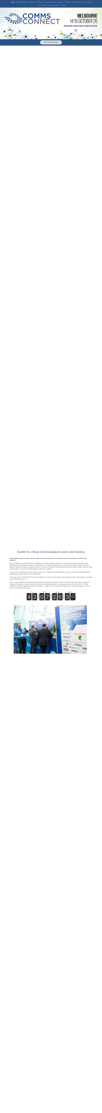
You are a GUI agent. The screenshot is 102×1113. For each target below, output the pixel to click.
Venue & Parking (88, 2)
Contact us (63, 5)
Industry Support (53, 5)
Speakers (39, 2)
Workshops (32, 2)
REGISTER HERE (51, 42)
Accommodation (42, 5)
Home (13, 2)
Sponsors (61, 2)
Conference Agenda (21, 2)
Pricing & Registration (50, 2)
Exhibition (68, 2)
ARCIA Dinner (77, 2)
